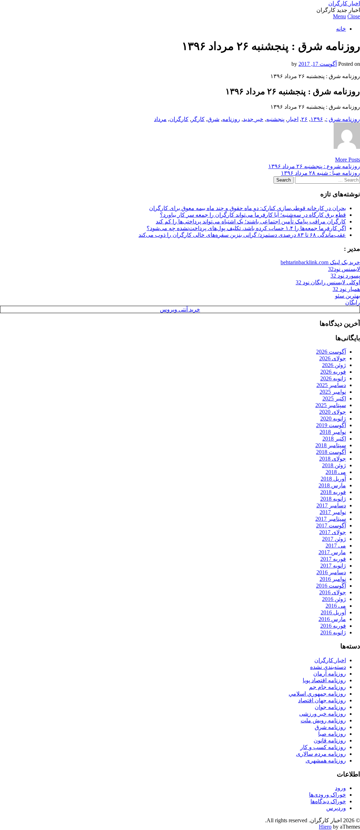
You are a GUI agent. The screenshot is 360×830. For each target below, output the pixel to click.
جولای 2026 (332, 358)
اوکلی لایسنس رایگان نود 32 (328, 282)
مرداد (160, 119)
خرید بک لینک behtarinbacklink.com (320, 262)
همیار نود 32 (346, 289)
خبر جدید (253, 119)
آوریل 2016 (333, 612)
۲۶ (304, 119)
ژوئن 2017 (334, 539)
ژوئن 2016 (334, 599)
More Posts (347, 160)
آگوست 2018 (331, 452)
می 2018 (336, 472)
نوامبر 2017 (333, 512)
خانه (341, 29)
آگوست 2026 (331, 352)
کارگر (198, 119)
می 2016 (336, 606)
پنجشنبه (275, 119)
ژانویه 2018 (333, 499)
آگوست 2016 (331, 586)
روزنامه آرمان (329, 674)
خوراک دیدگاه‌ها (328, 801)
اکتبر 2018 (334, 439)
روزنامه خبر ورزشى (322, 714)
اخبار (292, 119)
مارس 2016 (332, 619)
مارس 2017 (332, 552)
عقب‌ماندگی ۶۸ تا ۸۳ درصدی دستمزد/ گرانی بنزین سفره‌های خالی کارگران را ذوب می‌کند (242, 235)
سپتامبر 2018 (330, 445)
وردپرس (336, 808)
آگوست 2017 (331, 525)
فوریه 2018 (333, 492)
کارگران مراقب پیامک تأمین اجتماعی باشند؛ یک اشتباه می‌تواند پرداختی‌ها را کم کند (251, 221)
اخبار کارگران (344, 3)
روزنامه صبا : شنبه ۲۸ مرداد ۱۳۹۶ (320, 173)
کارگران (178, 119)
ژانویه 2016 (333, 632)
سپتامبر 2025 (330, 405)
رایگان (352, 302)
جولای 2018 (332, 459)
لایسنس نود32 (344, 269)
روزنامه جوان (330, 707)
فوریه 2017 (333, 559)
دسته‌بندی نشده (328, 667)
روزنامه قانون (330, 740)
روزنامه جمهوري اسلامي (317, 694)
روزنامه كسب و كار (323, 747)
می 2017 (336, 546)
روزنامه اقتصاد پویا (324, 680)
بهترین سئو (347, 296)
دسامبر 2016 (331, 572)
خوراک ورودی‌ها (327, 795)
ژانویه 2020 (333, 419)
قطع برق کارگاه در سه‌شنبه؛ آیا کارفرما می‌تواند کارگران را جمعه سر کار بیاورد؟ (253, 215)
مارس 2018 (332, 485)
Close (353, 16)
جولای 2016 (332, 592)
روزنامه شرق (344, 119)
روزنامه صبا (332, 734)
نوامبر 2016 (333, 579)
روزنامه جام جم (327, 687)
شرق (213, 119)
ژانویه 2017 (333, 566)
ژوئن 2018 (334, 465)
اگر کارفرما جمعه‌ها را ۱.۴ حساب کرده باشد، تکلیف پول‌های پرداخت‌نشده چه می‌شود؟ (246, 228)
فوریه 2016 (333, 626)
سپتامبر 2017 (330, 519)
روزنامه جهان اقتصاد (322, 700)
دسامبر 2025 (331, 385)
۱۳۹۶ (316, 119)
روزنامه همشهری (326, 761)
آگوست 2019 (331, 425)
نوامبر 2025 (333, 392)
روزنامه (231, 119)
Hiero (325, 827)
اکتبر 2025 (334, 398)
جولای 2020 (332, 412)
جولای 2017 (332, 532)
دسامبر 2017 (331, 505)
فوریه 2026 (333, 372)
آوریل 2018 (333, 479)
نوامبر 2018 (333, 432)
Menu (339, 16)
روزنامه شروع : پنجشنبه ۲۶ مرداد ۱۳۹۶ (314, 166)
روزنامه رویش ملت (323, 720)
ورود (340, 788)
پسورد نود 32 (345, 276)
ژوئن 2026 (334, 365)
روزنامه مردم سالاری (321, 754)
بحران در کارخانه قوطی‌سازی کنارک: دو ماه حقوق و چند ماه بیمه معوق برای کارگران (247, 208)
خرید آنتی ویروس (180, 309)
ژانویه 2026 (333, 378)
